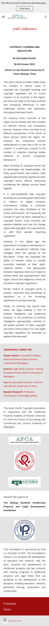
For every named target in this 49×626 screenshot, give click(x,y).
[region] (24, 6)
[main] (24, 28)
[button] (3, 16)
